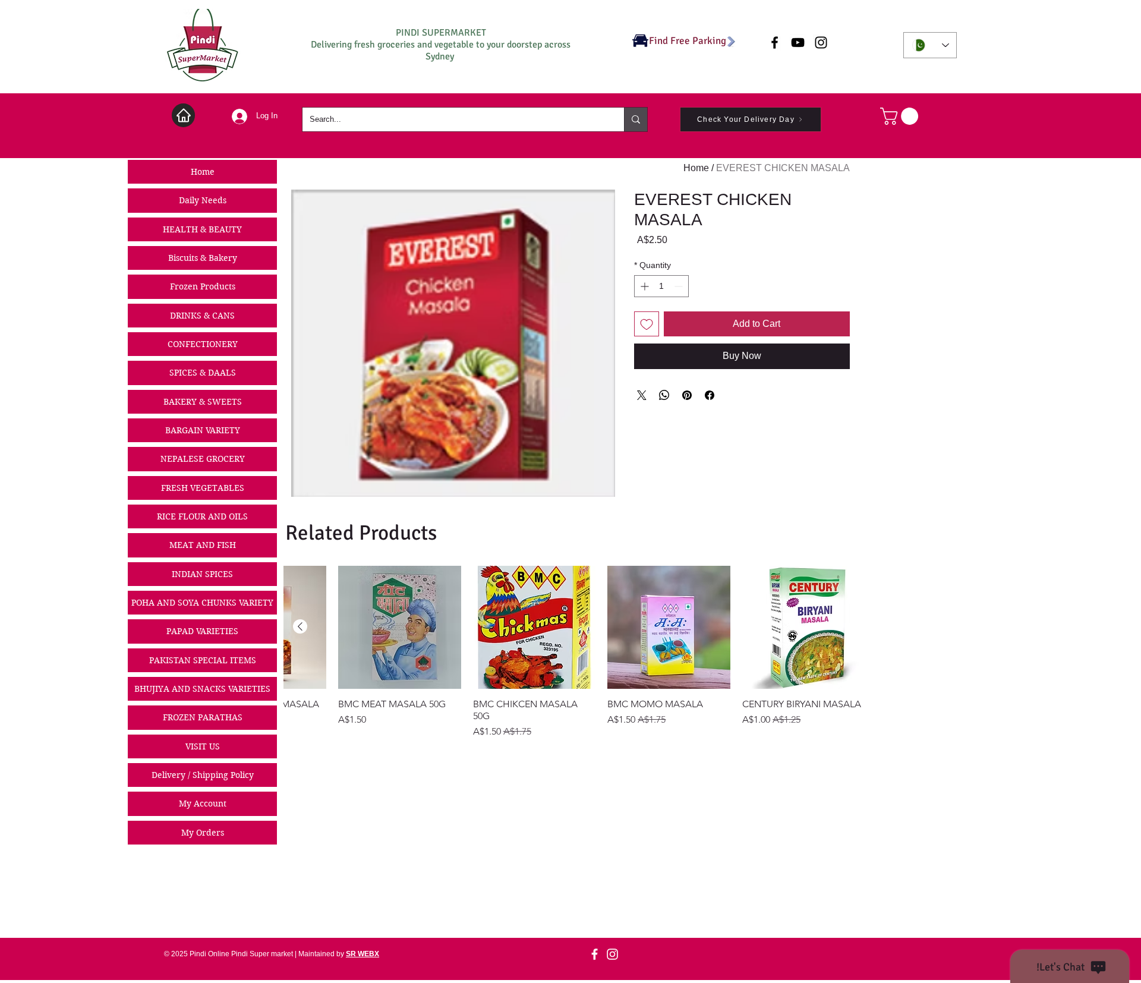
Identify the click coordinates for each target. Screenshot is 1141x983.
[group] (574, 652)
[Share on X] (642, 395)
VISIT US (202, 746)
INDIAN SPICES (202, 574)
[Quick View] (803, 627)
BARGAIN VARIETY (202, 430)
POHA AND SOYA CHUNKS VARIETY (202, 602)
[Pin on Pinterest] (687, 395)
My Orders (202, 832)
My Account (202, 803)
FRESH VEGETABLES (202, 488)
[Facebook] (594, 954)
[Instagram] (612, 954)
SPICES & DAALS (202, 372)
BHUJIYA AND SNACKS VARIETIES (202, 688)
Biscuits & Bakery (202, 258)
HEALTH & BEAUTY (202, 229)
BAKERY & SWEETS (202, 401)
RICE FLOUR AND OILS (202, 516)
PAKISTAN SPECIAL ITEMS (202, 660)
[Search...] (635, 119)
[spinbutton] (661, 286)
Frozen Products (202, 286)
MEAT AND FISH (202, 545)
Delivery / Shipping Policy (203, 775)
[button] (901, 116)
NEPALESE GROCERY (202, 458)
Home (203, 171)
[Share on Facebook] (709, 395)
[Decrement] (679, 286)
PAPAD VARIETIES (202, 631)
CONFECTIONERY (203, 344)
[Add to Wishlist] (646, 323)
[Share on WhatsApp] (664, 395)
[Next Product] (300, 626)
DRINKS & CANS (202, 315)
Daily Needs (202, 200)
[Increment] (643, 286)
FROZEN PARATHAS (202, 717)
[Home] (183, 115)
